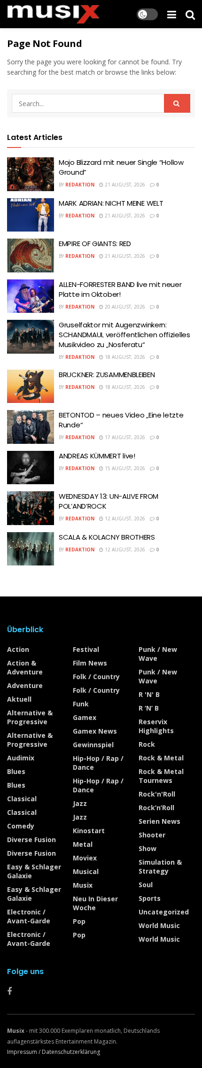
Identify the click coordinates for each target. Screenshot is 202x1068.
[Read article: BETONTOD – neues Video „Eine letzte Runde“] (30, 427)
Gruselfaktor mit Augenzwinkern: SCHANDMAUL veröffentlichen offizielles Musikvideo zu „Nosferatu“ (124, 334)
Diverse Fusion (31, 839)
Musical (86, 871)
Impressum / (24, 1052)
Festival (86, 649)
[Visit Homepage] (53, 14)
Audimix (20, 757)
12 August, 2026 (124, 518)
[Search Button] (190, 14)
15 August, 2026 (124, 468)
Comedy (20, 825)
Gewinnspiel (93, 744)
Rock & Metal (161, 757)
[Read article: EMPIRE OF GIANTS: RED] (30, 255)
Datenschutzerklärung (71, 1052)
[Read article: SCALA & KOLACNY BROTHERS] (30, 549)
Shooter (152, 834)
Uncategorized (164, 911)
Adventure (25, 685)
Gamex (84, 717)
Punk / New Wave (158, 654)
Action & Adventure (25, 667)
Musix (83, 885)
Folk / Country (96, 676)
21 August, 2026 (124, 184)
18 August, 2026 (124, 357)
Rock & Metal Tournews (161, 776)
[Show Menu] (171, 14)
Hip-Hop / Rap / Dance (98, 763)
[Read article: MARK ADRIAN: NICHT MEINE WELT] (30, 215)
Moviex (85, 857)
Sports (150, 898)
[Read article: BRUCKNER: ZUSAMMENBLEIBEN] (30, 386)
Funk (81, 703)
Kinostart (89, 830)
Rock (147, 744)
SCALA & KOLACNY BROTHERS (107, 537)
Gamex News (95, 731)
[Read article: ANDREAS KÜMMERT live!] (30, 468)
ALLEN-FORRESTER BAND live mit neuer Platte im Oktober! (120, 289)
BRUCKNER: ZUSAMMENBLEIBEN (107, 374)
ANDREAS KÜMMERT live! (97, 456)
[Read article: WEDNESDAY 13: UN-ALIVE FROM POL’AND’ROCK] (30, 508)
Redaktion (79, 184)
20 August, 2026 (124, 306)
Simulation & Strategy (160, 866)
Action (18, 649)
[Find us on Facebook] (9, 991)
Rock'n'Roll (157, 793)
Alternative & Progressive (30, 717)
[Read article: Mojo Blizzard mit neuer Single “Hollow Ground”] (30, 174)
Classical (22, 798)
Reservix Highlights (156, 726)
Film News (90, 662)
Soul (146, 884)
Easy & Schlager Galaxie (34, 871)
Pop (79, 921)
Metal (83, 844)
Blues (16, 771)
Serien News (159, 821)
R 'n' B (149, 694)
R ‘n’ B (149, 708)
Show (147, 848)
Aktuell (19, 699)
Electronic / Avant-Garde (28, 916)
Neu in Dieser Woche (95, 903)
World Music (159, 925)
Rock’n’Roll (156, 807)
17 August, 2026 (124, 437)
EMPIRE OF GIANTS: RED (95, 243)
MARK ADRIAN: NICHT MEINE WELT (111, 203)
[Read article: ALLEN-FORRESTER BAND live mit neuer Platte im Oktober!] (30, 296)
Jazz (80, 803)
